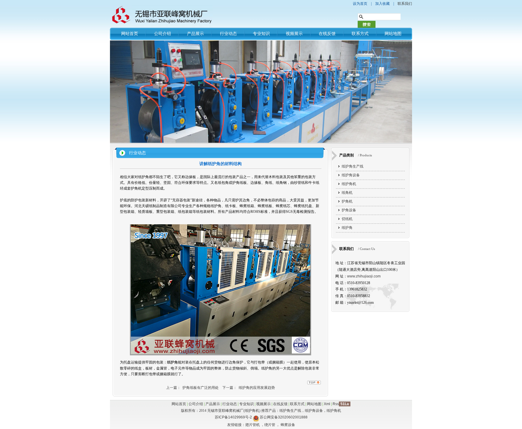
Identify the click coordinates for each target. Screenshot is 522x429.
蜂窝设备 (288, 425)
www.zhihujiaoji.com (364, 276)
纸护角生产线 (352, 166)
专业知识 (261, 33)
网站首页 (129, 33)
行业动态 (228, 33)
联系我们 (405, 4)
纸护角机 (349, 184)
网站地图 (393, 33)
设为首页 (360, 4)
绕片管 (269, 425)
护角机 (347, 201)
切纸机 (347, 219)
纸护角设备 (351, 175)
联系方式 (360, 33)
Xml (327, 404)
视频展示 (294, 33)
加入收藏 (382, 4)
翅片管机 (252, 425)
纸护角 (347, 228)
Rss (336, 404)
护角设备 (349, 210)
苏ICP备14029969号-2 (233, 417)
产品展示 (195, 33)
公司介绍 (162, 33)
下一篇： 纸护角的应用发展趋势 (248, 388)
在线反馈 (327, 33)
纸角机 (347, 192)
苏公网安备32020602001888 (284, 417)
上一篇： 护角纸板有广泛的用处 (192, 388)
